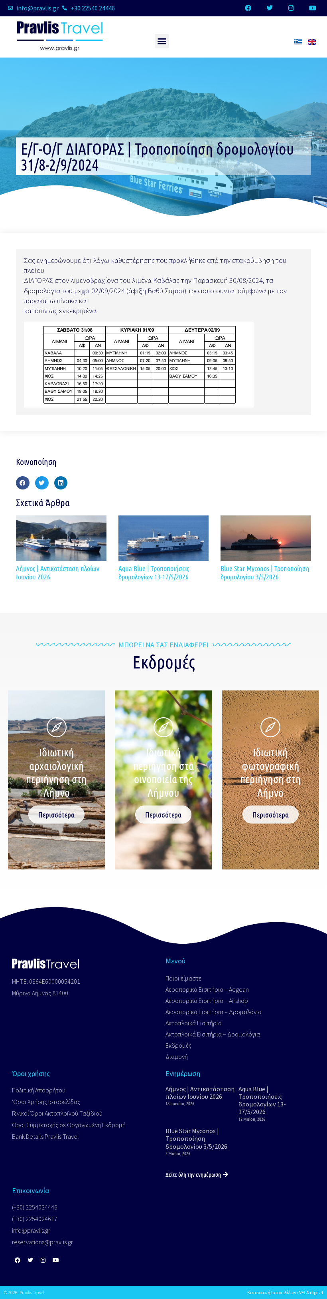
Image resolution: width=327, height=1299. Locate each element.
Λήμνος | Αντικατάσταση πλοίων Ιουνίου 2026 (57, 572)
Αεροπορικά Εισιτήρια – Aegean (207, 989)
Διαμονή (176, 1056)
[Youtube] (312, 8)
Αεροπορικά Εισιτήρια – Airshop (206, 1001)
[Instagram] (291, 8)
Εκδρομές (178, 1045)
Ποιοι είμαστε (183, 978)
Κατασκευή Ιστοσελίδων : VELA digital (285, 1292)
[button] (162, 41)
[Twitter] (269, 8)
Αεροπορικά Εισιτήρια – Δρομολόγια (213, 1012)
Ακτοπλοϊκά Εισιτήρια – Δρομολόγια (212, 1034)
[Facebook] (248, 8)
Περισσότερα (56, 814)
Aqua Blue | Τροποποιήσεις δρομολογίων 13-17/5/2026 (153, 572)
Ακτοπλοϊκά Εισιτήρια (193, 1023)
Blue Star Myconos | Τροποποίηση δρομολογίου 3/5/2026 (265, 572)
